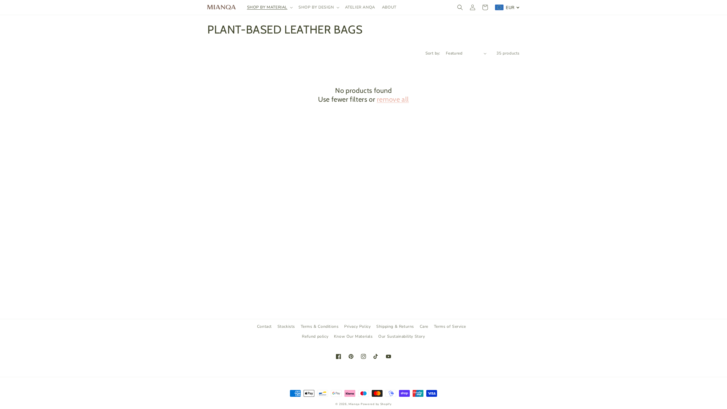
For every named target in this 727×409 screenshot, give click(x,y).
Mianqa (354, 404)
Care (424, 326)
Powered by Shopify (376, 404)
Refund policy (315, 336)
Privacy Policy (357, 326)
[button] (269, 7)
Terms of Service (450, 326)
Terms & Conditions (320, 326)
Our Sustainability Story (401, 336)
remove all (393, 99)
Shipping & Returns (395, 326)
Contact (264, 326)
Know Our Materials (353, 336)
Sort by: (432, 53)
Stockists (286, 326)
